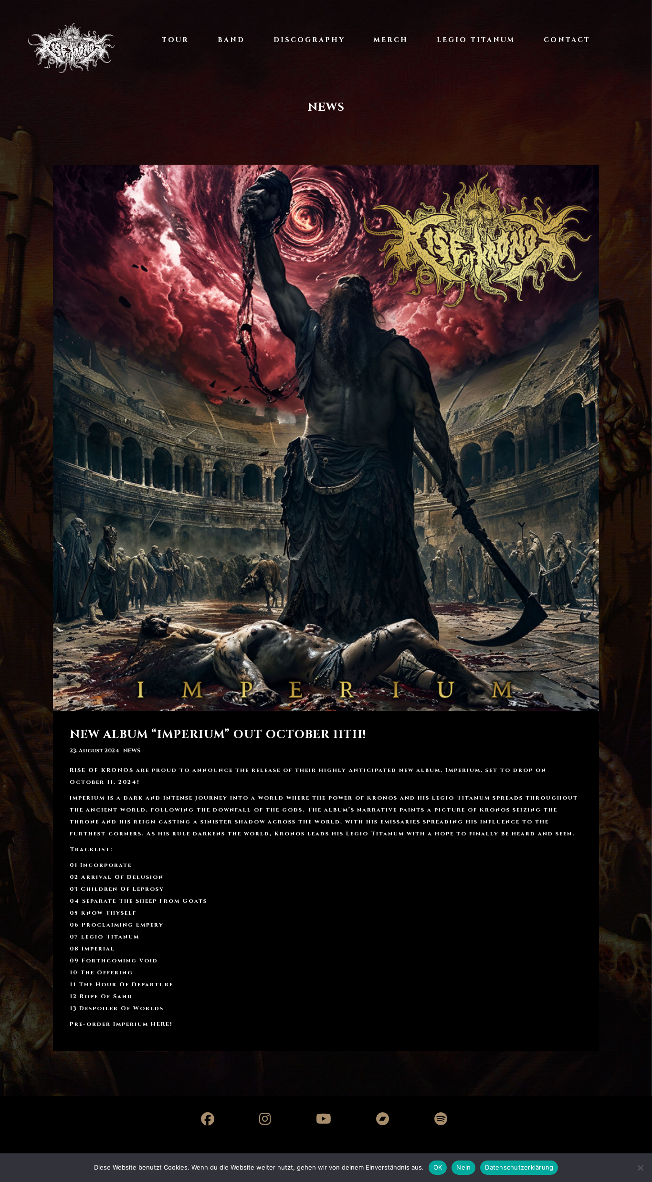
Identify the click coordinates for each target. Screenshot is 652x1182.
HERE (160, 1024)
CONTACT (567, 39)
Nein (463, 1167)
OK (437, 1167)
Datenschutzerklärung (519, 1167)
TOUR (175, 39)
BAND (231, 39)
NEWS (131, 750)
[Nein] (640, 1167)
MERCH (391, 39)
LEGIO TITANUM (476, 39)
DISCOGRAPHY (309, 39)
